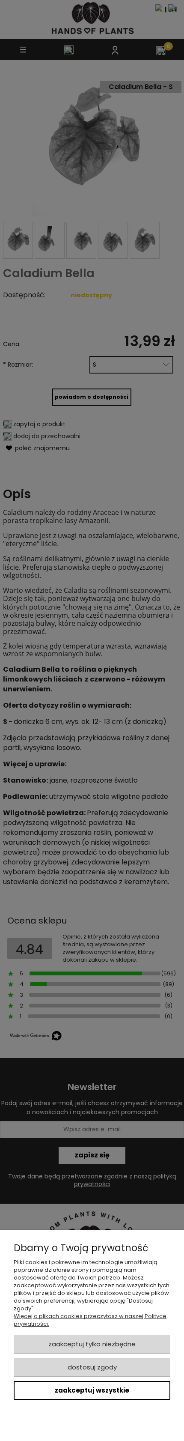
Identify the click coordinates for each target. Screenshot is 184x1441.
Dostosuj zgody (92, 1367)
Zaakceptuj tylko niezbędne (92, 1343)
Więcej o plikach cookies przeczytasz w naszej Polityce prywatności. (90, 1320)
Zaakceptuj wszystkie (92, 1390)
